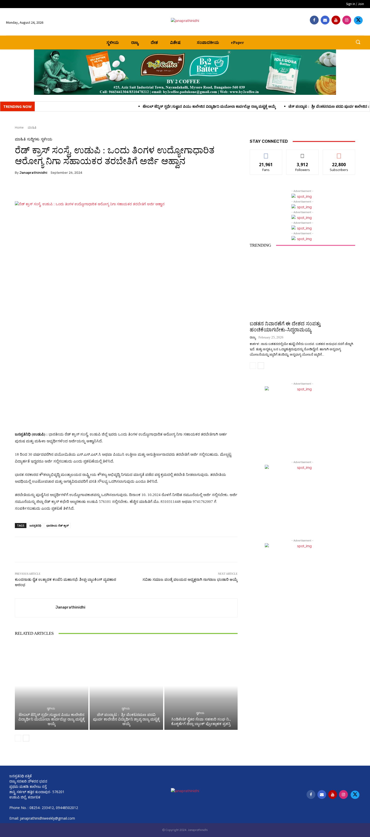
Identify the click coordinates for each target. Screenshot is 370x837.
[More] (150, 189)
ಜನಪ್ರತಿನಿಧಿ (35, 525)
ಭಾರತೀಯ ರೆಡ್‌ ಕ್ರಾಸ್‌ (57, 525)
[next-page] (26, 738)
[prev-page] (18, 738)
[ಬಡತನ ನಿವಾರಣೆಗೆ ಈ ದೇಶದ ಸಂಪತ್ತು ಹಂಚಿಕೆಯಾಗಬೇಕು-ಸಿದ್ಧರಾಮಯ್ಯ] (302, 285)
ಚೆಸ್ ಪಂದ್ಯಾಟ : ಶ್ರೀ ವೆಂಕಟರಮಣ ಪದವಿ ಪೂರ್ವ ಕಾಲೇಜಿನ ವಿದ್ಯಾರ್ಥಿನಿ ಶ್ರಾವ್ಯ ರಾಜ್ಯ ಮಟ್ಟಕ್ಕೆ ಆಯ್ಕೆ (126, 719)
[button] (358, 42)
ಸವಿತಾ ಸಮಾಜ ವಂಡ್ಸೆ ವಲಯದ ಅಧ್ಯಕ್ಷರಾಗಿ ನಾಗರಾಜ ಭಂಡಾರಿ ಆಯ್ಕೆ (190, 580)
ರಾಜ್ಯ (253, 337)
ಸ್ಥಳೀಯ (46, 139)
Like (266, 153)
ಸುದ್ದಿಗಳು (33, 139)
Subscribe (339, 153)
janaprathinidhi (33, 172)
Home (19, 127)
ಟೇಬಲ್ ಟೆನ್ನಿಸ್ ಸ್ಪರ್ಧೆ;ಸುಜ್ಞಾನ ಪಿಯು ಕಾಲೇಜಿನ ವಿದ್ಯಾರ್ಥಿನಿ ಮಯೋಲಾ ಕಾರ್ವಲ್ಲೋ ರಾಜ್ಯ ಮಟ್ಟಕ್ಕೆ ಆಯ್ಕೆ (172, 106)
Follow (303, 153)
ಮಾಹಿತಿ (32, 127)
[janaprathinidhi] (185, 20)
